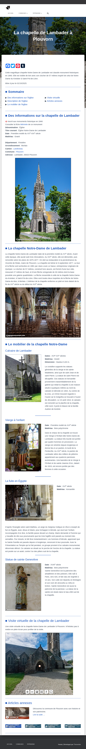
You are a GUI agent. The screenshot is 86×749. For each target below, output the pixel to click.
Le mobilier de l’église (17, 104)
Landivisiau (18, 149)
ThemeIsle (77, 744)
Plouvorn (19, 152)
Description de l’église (17, 101)
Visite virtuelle (53, 97)
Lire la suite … (39, 715)
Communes (23, 13)
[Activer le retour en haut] (82, 744)
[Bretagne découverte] (8, 7)
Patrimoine (37, 13)
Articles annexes (54, 101)
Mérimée (24, 124)
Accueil (10, 13)
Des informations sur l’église (20, 97)
